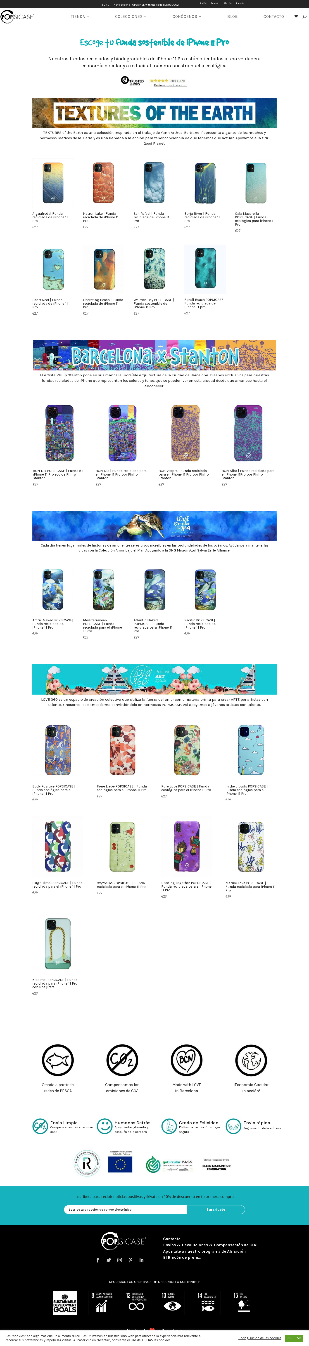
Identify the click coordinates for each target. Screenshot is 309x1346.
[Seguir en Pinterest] (130, 1260)
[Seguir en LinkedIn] (141, 1260)
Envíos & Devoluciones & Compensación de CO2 (210, 1244)
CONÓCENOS (185, 16)
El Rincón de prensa (182, 1257)
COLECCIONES (129, 16)
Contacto (172, 1238)
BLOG (232, 16)
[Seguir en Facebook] (97, 1260)
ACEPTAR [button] (294, 1338)
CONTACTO (274, 16)
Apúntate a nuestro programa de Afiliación (204, 1251)
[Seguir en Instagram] (119, 1260)
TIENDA (78, 16)
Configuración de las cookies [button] (259, 1338)
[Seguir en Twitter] (108, 1260)
